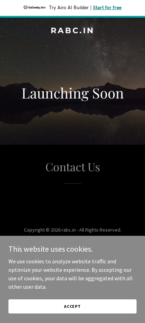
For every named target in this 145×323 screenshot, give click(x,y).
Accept (72, 306)
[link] (72, 31)
